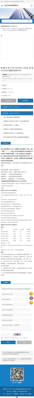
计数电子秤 (21, 28)
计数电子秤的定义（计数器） (12, 125)
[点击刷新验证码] (17, 334)
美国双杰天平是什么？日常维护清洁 (13, 133)
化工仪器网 (28, 394)
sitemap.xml (9, 394)
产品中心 (8, 28)
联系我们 (25, 100)
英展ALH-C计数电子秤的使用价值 (13, 129)
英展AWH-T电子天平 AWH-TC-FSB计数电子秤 (16, 121)
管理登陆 (16, 394)
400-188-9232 (31, 298)
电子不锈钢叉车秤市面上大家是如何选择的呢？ (17, 137)
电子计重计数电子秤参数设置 (12, 117)
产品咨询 (8, 100)
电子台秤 (14, 28)
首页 (3, 28)
